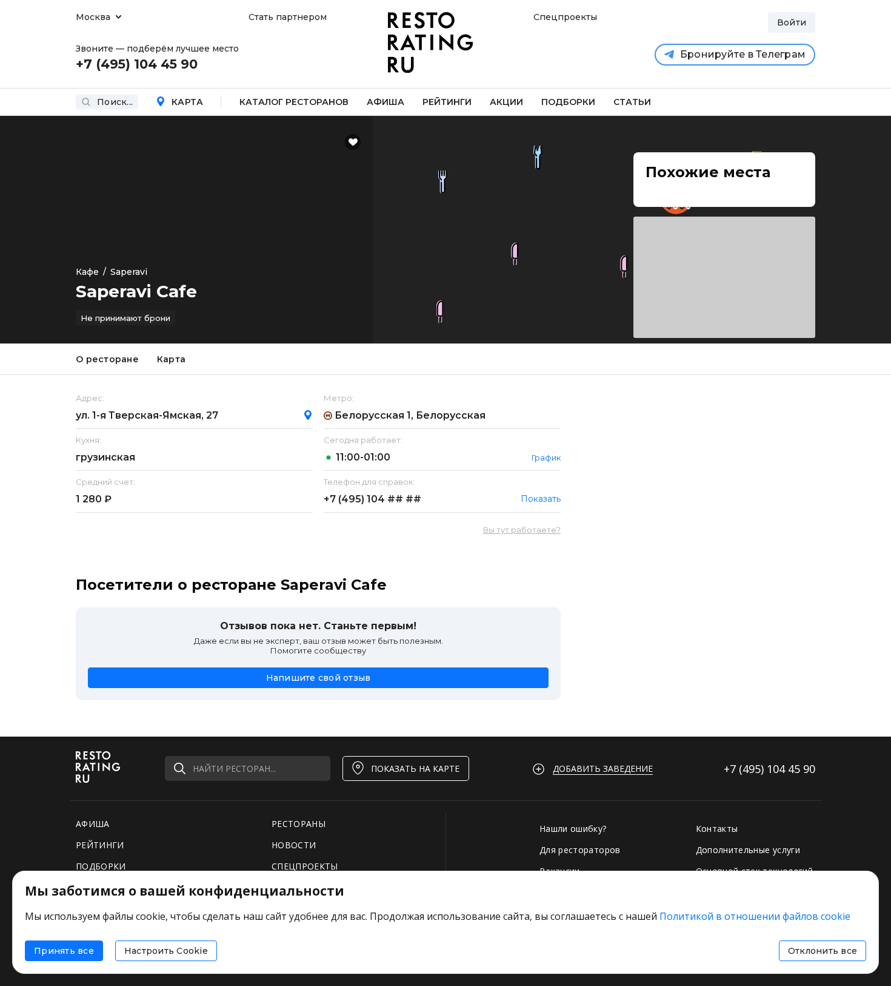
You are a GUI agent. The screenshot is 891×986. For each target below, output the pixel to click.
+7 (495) (372, 499)
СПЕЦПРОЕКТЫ (305, 866)
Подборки (568, 101)
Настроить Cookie (166, 950)
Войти (791, 22)
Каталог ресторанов (294, 101)
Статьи (632, 101)
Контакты (717, 828)
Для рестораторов (580, 850)
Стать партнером (288, 17)
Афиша (385, 101)
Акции (506, 101)
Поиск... (115, 101)
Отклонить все (822, 950)
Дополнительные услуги (748, 850)
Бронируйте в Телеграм (743, 54)
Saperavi (128, 271)
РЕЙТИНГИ (100, 845)
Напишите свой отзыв (318, 677)
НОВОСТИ (294, 845)
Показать (541, 498)
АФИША (93, 823)
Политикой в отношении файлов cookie (754, 916)
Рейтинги (447, 101)
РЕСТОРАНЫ (298, 823)
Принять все (64, 950)
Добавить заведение (603, 768)
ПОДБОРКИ (101, 866)
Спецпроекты (563, 17)
